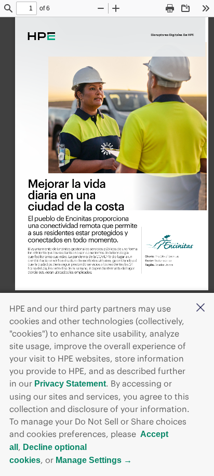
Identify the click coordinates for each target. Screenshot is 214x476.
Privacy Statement (70, 383)
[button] (200, 308)
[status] (26, 8)
